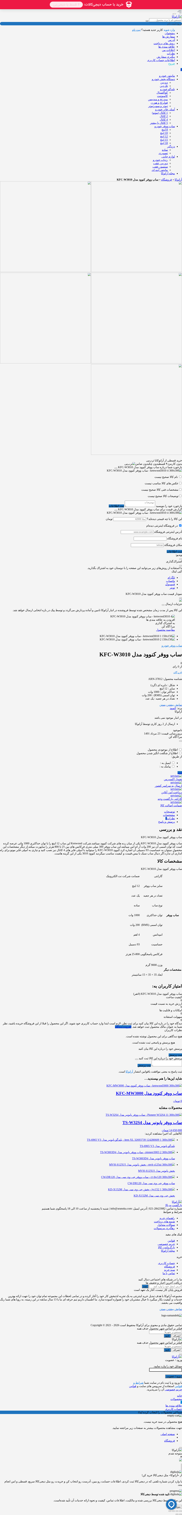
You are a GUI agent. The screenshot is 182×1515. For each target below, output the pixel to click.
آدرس (171, 39)
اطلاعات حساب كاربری (161, 60)
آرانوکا (178, 179)
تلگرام (171, 577)
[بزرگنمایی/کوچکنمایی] (180, 1511)
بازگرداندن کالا (166, 1247)
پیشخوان (170, 33)
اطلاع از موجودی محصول (163, 749)
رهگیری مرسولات (164, 1228)
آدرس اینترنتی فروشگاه (168, 531)
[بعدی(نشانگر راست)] (177, 1514)
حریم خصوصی (166, 1243)
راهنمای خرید (167, 1218)
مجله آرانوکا (168, 1250)
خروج (171, 63)
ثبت (180, 772)
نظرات (171, 53)
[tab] (87, 811)
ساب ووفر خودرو (172, 645)
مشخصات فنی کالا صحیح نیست (159, 489)
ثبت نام (136, 29)
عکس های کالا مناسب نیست (161, 483)
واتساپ (170, 580)
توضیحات (169, 811)
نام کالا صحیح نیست (166, 476)
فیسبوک (170, 584)
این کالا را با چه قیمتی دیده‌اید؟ (164, 518)
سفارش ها (168, 36)
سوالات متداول (166, 1224)
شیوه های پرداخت (164, 1221)
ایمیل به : (165, 762)
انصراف (177, 1335)
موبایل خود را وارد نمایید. (167, 1366)
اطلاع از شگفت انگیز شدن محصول (157, 753)
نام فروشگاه (174, 538)
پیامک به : (165, 766)
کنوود (173, 708)
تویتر (172, 587)
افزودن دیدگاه (123, 1026)
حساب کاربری (166, 1263)
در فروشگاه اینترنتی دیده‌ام (162, 525)
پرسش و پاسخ (166, 821)
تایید (167, 1335)
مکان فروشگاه (173, 544)
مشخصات (169, 815)
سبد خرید (169, 1269)
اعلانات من (168, 50)
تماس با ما (169, 1273)
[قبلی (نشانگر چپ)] (180, 1514)
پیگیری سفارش (166, 56)
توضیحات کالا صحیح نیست (163, 496)
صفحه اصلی (167, 1434)
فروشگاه (166, 179)
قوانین (171, 1240)
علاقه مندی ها (166, 46)
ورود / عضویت (174, 1376)
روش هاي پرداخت (164, 43)
